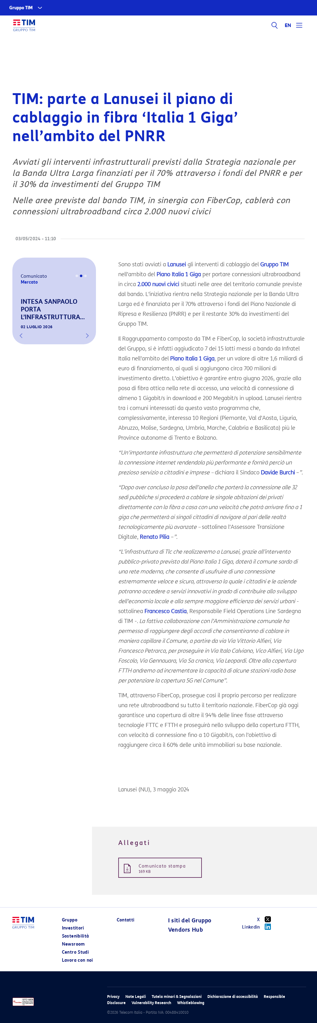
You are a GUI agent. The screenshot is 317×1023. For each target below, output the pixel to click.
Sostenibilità (75, 936)
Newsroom (73, 944)
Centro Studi (75, 952)
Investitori (73, 928)
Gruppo (69, 920)
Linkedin (251, 927)
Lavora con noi (77, 960)
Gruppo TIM (21, 8)
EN (288, 25)
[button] (21, 335)
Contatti (126, 920)
